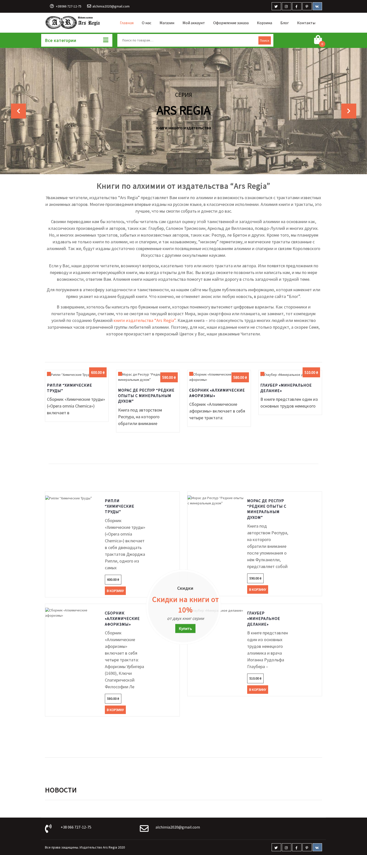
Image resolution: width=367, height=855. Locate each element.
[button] (18, 111)
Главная (127, 22)
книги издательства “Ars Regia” (145, 320)
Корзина (264, 22)
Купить (185, 628)
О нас (146, 22)
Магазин (167, 22)
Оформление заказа (231, 22)
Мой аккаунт (194, 22)
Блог (284, 22)
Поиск (264, 40)
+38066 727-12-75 (68, 6)
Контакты (306, 22)
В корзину (76, 380)
